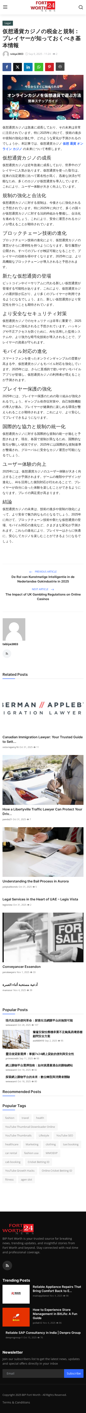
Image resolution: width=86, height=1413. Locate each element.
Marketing (32, 1144)
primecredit (12, 1058)
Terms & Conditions (16, 1402)
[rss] (7, 1265)
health (40, 1118)
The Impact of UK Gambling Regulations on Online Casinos (43, 596)
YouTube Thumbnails (18, 1135)
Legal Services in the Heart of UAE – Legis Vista (40, 899)
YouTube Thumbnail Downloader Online (30, 1127)
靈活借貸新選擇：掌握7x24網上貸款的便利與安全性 (40, 1054)
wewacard (11, 1024)
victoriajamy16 (11, 747)
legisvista (7, 904)
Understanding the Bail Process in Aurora (36, 881)
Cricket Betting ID (38, 1162)
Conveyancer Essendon (22, 967)
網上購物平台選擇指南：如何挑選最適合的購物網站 (39, 1065)
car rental (11, 1153)
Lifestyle (44, 1135)
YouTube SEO (64, 1135)
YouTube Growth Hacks (19, 1170)
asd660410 (38, 1040)
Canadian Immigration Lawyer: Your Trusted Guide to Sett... (43, 739)
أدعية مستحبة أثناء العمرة (20, 985)
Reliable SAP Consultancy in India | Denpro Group (43, 1333)
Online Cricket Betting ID (57, 1170)
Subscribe (74, 1373)
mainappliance (41, 1295)
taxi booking (70, 1144)
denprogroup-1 (14, 1337)
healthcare (11, 1144)
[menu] (5, 7)
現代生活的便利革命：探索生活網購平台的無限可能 (39, 1020)
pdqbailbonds (10, 886)
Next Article (40, 589)
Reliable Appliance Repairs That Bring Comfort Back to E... (57, 1289)
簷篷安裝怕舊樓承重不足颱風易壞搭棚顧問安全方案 (57, 1034)
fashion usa (31, 1153)
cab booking (12, 1162)
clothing (51, 1144)
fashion (9, 1118)
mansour (8, 990)
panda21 (7, 819)
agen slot (26, 1179)
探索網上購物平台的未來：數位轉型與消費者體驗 (38, 1077)
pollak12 (37, 1322)
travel (25, 1118)
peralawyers (9, 972)
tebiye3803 (10, 644)
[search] (81, 7)
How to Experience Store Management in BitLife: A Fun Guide (55, 1314)
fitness (9, 1179)
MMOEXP (52, 1153)
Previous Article (45, 571)
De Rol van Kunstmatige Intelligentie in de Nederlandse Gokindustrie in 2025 (43, 579)
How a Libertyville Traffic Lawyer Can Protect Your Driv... (42, 811)
